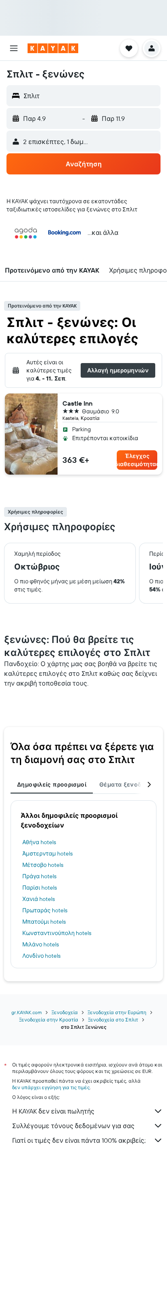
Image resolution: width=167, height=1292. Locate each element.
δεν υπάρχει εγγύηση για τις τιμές (51, 1087)
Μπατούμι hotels (44, 921)
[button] (14, 48)
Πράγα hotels (39, 876)
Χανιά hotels (38, 899)
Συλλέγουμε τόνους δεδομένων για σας (73, 1126)
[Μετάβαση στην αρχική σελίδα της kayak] (53, 48)
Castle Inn (77, 403)
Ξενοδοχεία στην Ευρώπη (117, 1012)
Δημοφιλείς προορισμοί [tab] (51, 784)
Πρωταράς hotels (44, 910)
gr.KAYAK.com (26, 1012)
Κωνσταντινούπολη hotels (56, 933)
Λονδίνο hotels (41, 955)
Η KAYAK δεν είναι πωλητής (53, 1111)
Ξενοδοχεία (64, 1012)
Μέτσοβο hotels (42, 864)
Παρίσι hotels (39, 887)
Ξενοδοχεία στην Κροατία (48, 1020)
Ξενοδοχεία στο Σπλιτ (113, 1020)
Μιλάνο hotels (40, 944)
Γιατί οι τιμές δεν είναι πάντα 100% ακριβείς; (79, 1140)
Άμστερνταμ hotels (47, 853)
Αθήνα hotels (39, 842)
